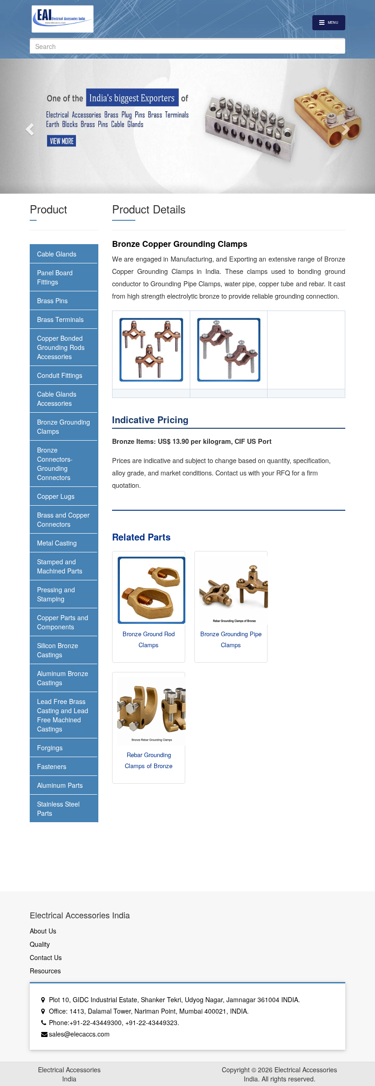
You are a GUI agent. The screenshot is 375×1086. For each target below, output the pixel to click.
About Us (43, 930)
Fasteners (51, 766)
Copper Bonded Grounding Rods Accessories (61, 347)
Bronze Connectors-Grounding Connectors (55, 463)
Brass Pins (52, 300)
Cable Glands (56, 253)
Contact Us (46, 957)
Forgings (50, 747)
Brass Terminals (60, 319)
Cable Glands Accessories (56, 398)
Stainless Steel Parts (58, 808)
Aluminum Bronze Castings (62, 678)
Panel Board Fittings (55, 277)
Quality (40, 944)
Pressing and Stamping (56, 594)
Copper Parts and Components (62, 622)
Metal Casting (57, 542)
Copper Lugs (56, 496)
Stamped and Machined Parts (59, 566)
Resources (45, 970)
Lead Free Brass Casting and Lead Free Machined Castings (62, 715)
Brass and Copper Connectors (63, 519)
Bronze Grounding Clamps (63, 426)
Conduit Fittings (59, 375)
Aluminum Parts (60, 785)
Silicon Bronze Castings (57, 650)
